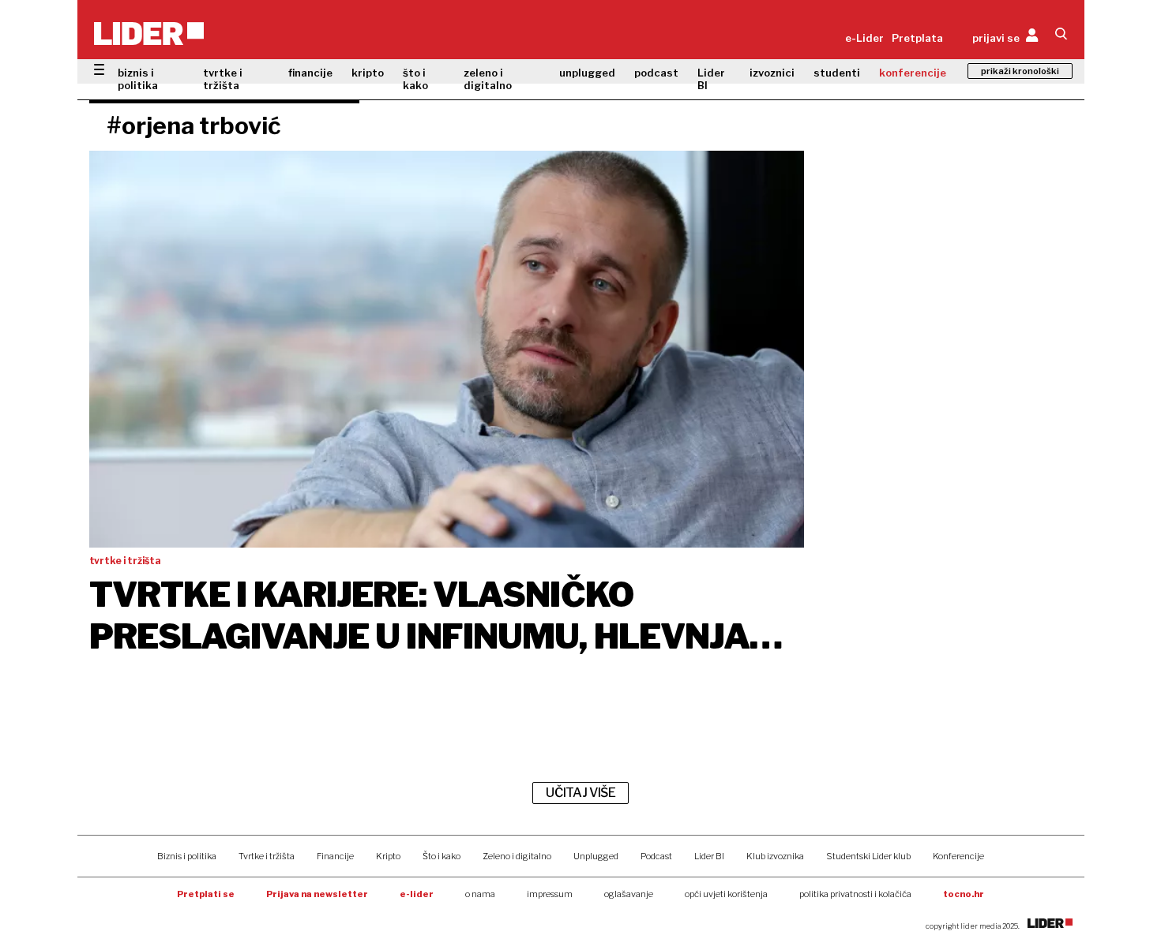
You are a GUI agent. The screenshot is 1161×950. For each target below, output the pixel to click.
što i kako (415, 79)
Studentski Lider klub (868, 856)
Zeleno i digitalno (517, 856)
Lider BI (711, 79)
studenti (836, 72)
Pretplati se (206, 894)
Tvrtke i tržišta (267, 856)
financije (310, 72)
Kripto (388, 856)
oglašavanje (628, 894)
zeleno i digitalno (488, 79)
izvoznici (772, 72)
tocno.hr (963, 894)
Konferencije (958, 856)
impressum (550, 894)
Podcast (656, 856)
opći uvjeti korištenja (726, 894)
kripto (367, 72)
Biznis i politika (186, 856)
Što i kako (441, 856)
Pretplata (917, 38)
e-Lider (864, 38)
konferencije (912, 72)
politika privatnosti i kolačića (855, 894)
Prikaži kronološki (1020, 71)
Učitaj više (580, 792)
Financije (335, 856)
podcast (656, 72)
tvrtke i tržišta (222, 79)
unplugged (587, 72)
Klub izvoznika (775, 856)
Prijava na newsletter (317, 894)
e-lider (417, 894)
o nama (480, 894)
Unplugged (595, 856)
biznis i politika (138, 79)
